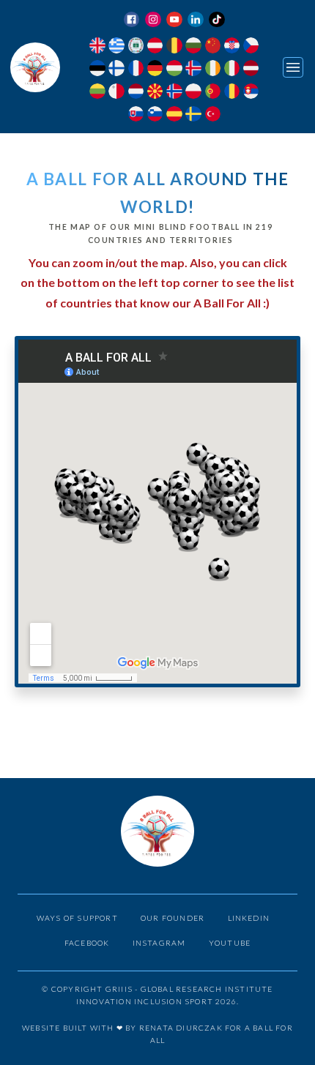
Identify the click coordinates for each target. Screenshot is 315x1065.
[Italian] (232, 69)
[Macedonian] (155, 92)
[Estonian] (97, 69)
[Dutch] (136, 92)
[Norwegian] (174, 92)
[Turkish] (212, 115)
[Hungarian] (174, 69)
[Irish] (212, 69)
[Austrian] (155, 46)
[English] (97, 46)
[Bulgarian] (193, 46)
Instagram (159, 942)
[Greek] (116, 46)
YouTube (230, 942)
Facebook (87, 942)
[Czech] (251, 46)
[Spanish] (174, 115)
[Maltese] (116, 92)
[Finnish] (116, 69)
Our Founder (172, 917)
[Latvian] (251, 69)
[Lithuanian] (97, 92)
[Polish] (193, 92)
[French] (136, 69)
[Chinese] (212, 46)
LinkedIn (249, 917)
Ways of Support (77, 917)
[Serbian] (251, 92)
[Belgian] (174, 46)
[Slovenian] (155, 115)
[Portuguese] (212, 92)
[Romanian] (232, 92)
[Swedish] (193, 115)
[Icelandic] (193, 69)
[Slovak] (136, 115)
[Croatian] (232, 46)
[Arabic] (136, 46)
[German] (155, 69)
